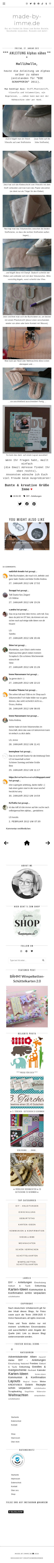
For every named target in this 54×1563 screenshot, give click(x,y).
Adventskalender (18, 1356)
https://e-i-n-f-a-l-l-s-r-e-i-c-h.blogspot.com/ (29, 777)
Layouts (14, 1381)
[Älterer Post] (47, 843)
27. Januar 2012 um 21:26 (24, 667)
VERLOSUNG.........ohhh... (27, 1150)
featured (25, 1364)
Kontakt (14, 1425)
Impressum (15, 1438)
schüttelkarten (27, 1256)
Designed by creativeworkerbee (27, 1558)
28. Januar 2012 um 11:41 (24, 744)
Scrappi (12, 590)
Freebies (34, 1363)
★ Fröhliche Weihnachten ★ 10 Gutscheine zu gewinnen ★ (27, 1190)
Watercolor (41, 1392)
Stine (11, 645)
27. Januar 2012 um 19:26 (24, 602)
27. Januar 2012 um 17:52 (24, 583)
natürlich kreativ (17, 571)
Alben (33, 1356)
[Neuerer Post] (6, 843)
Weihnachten (27, 1243)
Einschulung (27, 1212)
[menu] (4, 3)
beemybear (14, 751)
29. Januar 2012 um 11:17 (24, 770)
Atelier (11, 1360)
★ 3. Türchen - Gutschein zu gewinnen (27, 1111)
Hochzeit (32, 1370)
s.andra (12, 609)
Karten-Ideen (27, 1225)
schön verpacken (27, 1250)
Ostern (29, 1384)
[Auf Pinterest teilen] (34, 504)
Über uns (15, 1490)
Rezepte (41, 1384)
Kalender (41, 1370)
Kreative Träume (17, 690)
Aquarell (42, 1357)
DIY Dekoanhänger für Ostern (27, 542)
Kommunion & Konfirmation (27, 1231)
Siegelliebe (27, 1237)
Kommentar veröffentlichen (18, 828)
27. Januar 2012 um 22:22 (24, 683)
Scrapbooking (15, 1391)
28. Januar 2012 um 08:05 (24, 708)
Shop (13, 1434)
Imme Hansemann (17, 674)
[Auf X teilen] (20, 504)
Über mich (15, 1442)
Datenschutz (16, 1421)
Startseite (15, 1417)
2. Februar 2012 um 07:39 (24, 821)
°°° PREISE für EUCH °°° (27, 1072)
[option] (27, 536)
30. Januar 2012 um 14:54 (24, 796)
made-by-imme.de (27, 19)
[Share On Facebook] (27, 504)
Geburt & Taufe (19, 1286)
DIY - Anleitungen (34, 496)
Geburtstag (27, 1218)
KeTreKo (13, 803)
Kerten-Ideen (40, 1374)
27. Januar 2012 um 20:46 (24, 638)
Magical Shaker (30, 1382)
